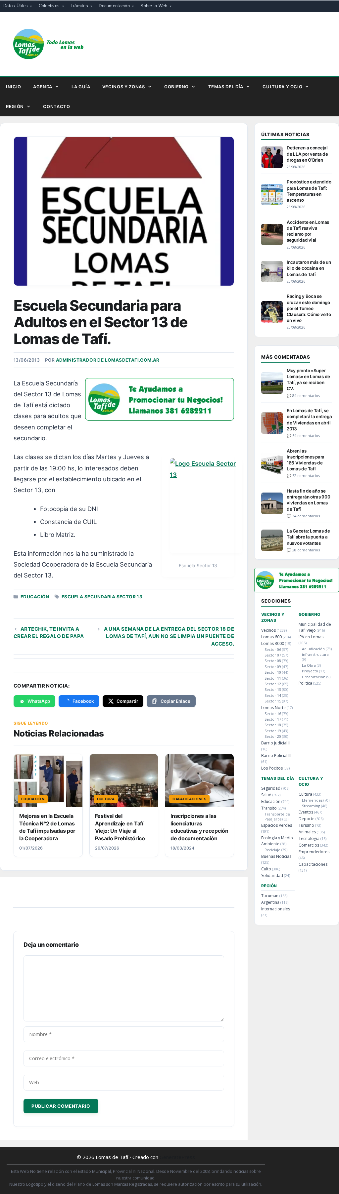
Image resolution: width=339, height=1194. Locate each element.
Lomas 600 (271, 637)
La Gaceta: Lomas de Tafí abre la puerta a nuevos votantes (308, 536)
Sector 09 (273, 666)
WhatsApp (38, 701)
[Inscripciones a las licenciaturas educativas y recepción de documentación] (199, 780)
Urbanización (313, 676)
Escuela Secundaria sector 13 (102, 596)
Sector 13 (273, 689)
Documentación (114, 5)
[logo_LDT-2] (159, 418)
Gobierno (176, 86)
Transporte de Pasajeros (277, 816)
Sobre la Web (153, 5)
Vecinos (268, 630)
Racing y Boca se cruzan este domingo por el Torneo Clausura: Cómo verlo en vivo (309, 308)
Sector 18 (273, 724)
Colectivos (49, 5)
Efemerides (312, 800)
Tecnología (309, 838)
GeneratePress (177, 1157)
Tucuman (269, 895)
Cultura (305, 794)
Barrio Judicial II (275, 743)
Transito (269, 808)
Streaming (311, 805)
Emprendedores (314, 852)
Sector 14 (273, 695)
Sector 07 (273, 655)
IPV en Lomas (311, 637)
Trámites (79, 5)
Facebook (83, 701)
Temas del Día (225, 86)
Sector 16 (273, 713)
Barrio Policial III (276, 755)
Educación (35, 596)
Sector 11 (273, 678)
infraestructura (315, 654)
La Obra (309, 665)
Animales (307, 832)
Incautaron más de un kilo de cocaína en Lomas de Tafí (309, 268)
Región (15, 106)
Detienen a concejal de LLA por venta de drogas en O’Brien (307, 153)
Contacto (56, 106)
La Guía (81, 86)
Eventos (306, 812)
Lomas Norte (273, 707)
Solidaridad (272, 875)
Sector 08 (273, 660)
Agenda (42, 86)
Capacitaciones (313, 864)
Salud (266, 795)
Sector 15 (273, 700)
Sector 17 (273, 719)
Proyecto (310, 670)
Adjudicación (313, 648)
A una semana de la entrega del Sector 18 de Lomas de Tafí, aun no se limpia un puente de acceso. (169, 636)
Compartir (127, 701)
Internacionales (275, 909)
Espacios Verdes (276, 825)
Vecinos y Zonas (123, 86)
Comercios (309, 845)
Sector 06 (273, 649)
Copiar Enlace (175, 701)
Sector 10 (273, 672)
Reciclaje (272, 849)
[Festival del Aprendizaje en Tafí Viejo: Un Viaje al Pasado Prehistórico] (124, 780)
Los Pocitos (272, 768)
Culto (266, 869)
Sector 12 (273, 683)
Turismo (306, 825)
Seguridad (270, 788)
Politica (305, 683)
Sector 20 (273, 736)
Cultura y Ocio (282, 86)
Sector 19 (273, 730)
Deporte (307, 818)
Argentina (270, 902)
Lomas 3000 (272, 643)
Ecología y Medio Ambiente (277, 841)
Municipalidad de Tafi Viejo (315, 627)
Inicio (13, 86)
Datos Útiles (15, 5)
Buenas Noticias (276, 856)
